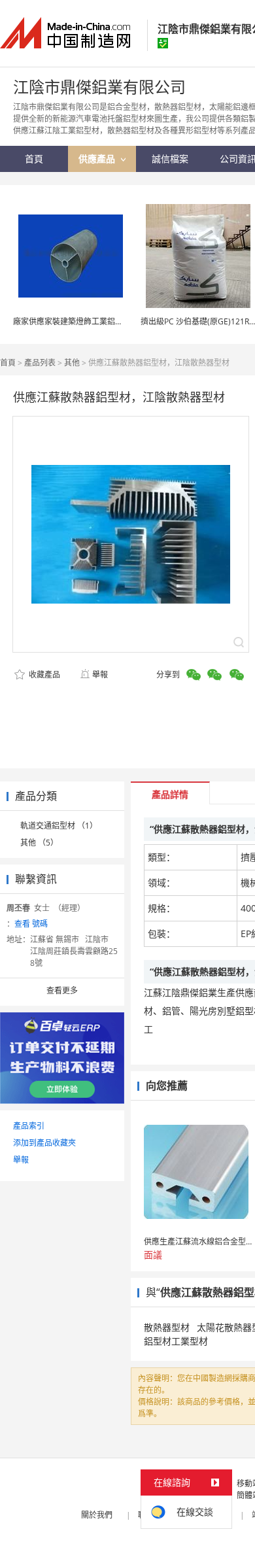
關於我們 (96, 1514)
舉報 (100, 674)
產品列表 (40, 362)
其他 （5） (39, 842)
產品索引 (28, 1125)
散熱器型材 (167, 1327)
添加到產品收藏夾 (44, 1142)
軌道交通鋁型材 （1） (58, 825)
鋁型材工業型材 (176, 1341)
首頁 (8, 362)
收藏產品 (43, 674)
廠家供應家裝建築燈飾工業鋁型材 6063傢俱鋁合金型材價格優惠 (125, 321)
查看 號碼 (31, 923)
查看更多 (62, 990)
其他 (72, 362)
